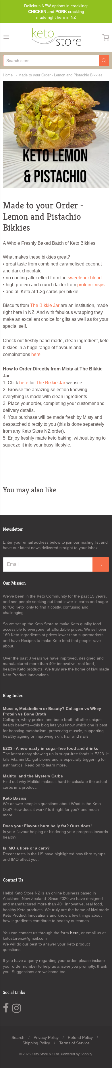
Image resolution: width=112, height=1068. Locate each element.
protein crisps (91, 284)
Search (17, 1037)
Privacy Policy (46, 1037)
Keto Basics (14, 798)
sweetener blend (85, 277)
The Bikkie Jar (44, 305)
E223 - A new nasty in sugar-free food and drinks (50, 748)
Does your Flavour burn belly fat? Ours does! (47, 826)
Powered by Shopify (76, 1054)
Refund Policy (80, 1037)
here (35, 354)
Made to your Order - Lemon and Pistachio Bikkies (60, 75)
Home (8, 75)
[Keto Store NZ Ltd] (56, 37)
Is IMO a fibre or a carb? (26, 848)
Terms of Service (74, 1043)
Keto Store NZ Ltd (45, 1054)
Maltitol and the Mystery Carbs (33, 776)
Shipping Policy (36, 1043)
